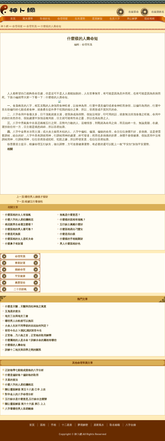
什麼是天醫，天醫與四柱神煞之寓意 (25, 306)
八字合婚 (131, 424)
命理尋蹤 (62, 18)
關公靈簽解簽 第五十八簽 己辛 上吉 (25, 389)
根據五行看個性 (34, 201)
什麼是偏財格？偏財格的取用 (22, 374)
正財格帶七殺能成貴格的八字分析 (24, 370)
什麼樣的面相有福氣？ (73, 219)
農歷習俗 (20, 282)
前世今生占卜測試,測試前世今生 (23, 330)
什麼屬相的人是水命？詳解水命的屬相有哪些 (31, 340)
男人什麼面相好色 (70, 243)
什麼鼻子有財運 (14, 243)
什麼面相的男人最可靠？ (19, 229)
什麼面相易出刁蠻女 (71, 229)
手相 (53, 424)
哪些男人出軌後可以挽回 (19, 320)
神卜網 (4, 26)
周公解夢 (132, 18)
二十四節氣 (20, 289)
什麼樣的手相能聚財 (71, 238)
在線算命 (133, 11)
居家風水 (99, 424)
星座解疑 (97, 18)
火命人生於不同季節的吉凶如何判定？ (27, 325)
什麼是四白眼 (67, 234)
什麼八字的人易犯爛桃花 (19, 219)
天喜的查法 (11, 379)
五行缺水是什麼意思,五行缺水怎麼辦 (26, 399)
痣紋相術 (149, 18)
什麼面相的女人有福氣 (18, 214)
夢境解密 (83, 424)
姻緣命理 (20, 269)
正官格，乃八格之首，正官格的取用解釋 (28, 335)
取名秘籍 (115, 424)
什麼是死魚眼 (12, 234)
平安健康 (20, 276)
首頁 (12, 18)
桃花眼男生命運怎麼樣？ (19, 224)
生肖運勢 (80, 18)
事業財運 (20, 262)
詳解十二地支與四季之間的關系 (23, 349)
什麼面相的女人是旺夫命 (19, 238)
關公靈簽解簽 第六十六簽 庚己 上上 (25, 403)
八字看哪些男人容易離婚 (19, 408)
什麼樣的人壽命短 (15, 344)
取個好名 (45, 18)
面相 (42, 424)
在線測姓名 (157, 11)
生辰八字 (115, 18)
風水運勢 (28, 18)
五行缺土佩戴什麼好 (71, 224)
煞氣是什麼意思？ (70, 214)
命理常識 (31, 26)
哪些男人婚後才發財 (36, 196)
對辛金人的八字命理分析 (19, 394)
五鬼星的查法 (12, 311)
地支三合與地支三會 (16, 316)
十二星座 (67, 424)
